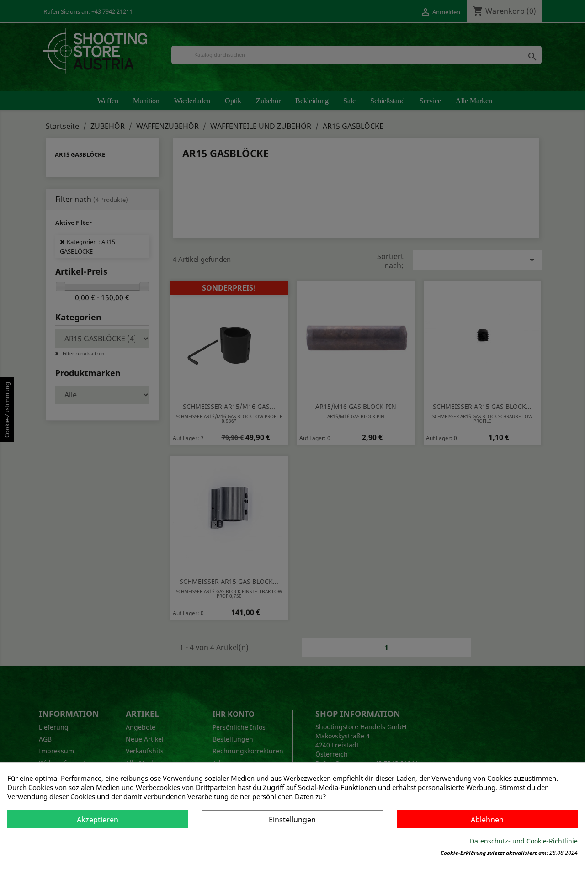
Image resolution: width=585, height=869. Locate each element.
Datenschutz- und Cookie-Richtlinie (524, 841)
